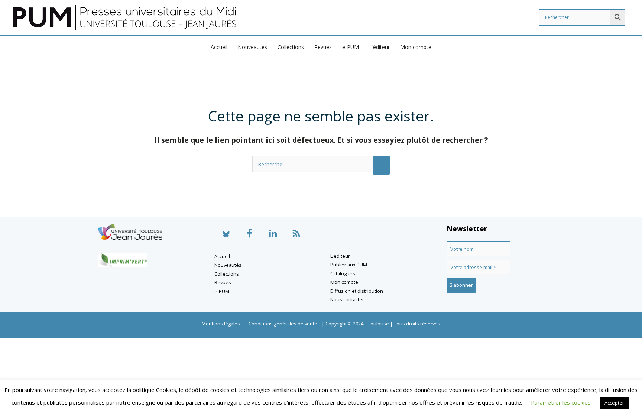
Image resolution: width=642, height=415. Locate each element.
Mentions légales (221, 323)
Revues (323, 47)
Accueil (219, 47)
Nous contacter (347, 299)
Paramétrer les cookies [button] (561, 402)
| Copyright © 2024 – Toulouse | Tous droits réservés (381, 323)
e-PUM (350, 47)
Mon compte (415, 47)
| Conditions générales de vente (281, 323)
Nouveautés (252, 47)
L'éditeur (340, 256)
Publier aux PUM (348, 264)
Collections (291, 47)
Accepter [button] (614, 402)
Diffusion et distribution (356, 291)
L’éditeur (379, 47)
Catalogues (342, 273)
